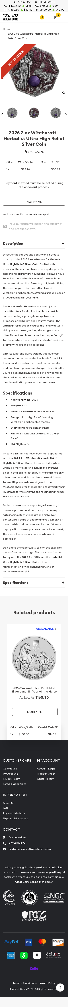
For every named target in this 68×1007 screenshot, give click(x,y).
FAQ (5, 808)
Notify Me (34, 202)
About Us (8, 803)
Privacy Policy (11, 778)
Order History (45, 778)
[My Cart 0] (56, 17)
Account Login (46, 768)
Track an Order (46, 773)
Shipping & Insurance (15, 818)
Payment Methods (14, 813)
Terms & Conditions (14, 784)
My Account (10, 773)
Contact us (10, 768)
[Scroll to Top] (60, 987)
